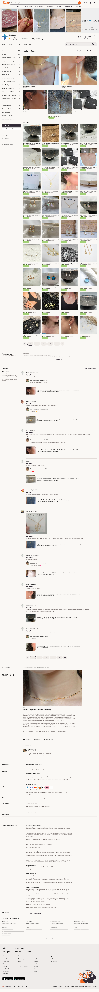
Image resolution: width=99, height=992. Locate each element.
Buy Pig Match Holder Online (9, 923)
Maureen (28, 628)
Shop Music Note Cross (7, 929)
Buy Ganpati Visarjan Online (81, 923)
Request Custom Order (12, 125)
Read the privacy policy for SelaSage (34, 812)
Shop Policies (27, 44)
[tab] (11, 50)
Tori (26, 430)
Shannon (32, 380)
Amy (27, 401)
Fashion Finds (50, 6)
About (18, 44)
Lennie (27, 490)
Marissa (27, 461)
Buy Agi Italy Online (6, 933)
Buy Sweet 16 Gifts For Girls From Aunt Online (13, 931)
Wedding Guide (68, 6)
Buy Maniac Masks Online (56, 923)
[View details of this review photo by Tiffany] (36, 523)
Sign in (85, 2)
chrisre (27, 605)
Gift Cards (78, 6)
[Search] (79, 3)
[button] (81, 37)
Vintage (59, 6)
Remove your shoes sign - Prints (34, 929)
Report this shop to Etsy (7, 144)
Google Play (19, 978)
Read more (59, 359)
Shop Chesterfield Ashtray (32, 923)
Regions (95, 986)
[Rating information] (9, 39)
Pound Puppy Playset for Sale (81, 929)
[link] (25, 344)
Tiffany (27, 511)
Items (3, 44)
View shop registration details (34, 913)
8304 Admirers (5, 138)
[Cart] (94, 3)
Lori (27, 584)
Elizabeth (28, 372)
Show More (49, 938)
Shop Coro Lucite (6, 935)
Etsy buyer (28, 555)
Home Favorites (39, 6)
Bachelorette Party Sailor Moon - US (59, 929)
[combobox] (43, 3)
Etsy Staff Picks (28, 6)
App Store (7, 978)
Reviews (11, 44)
